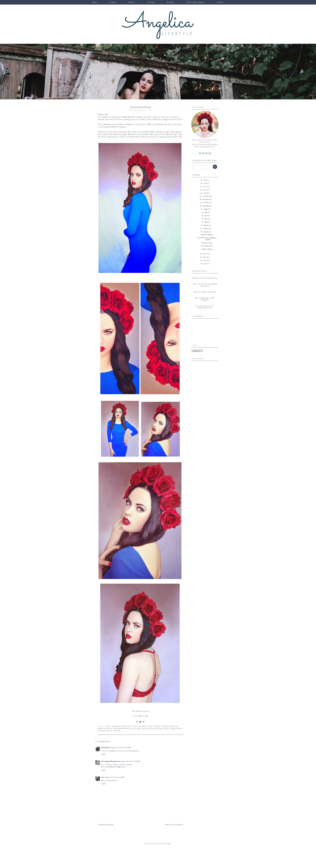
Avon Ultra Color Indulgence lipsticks (207, 239)
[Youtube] (209, 153)
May (206, 219)
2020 (205, 180)
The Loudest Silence (195, 2)
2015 (205, 193)
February (206, 228)
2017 (205, 187)
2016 (205, 190)
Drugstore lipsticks (207, 235)
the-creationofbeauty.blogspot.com (113, 767)
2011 (205, 264)
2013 (205, 257)
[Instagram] (203, 153)
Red (139, 728)
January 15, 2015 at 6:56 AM (121, 747)
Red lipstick (148, 728)
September (206, 206)
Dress (157, 726)
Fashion (113, 2)
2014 (205, 254)
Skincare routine (206, 243)
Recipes (170, 2)
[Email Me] (206, 153)
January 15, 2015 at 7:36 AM (130, 761)
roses (166, 728)
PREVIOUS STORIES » (174, 825)
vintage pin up (105, 731)
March (206, 225)
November (206, 199)
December (206, 196)
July (206, 212)
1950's (108, 726)
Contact (220, 2)
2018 (205, 183)
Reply (103, 754)
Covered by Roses (207, 246)
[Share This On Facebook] (137, 723)
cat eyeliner (139, 726)
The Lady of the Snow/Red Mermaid (205, 285)
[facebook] (200, 153)
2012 (205, 260)
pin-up (133, 728)
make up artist (105, 728)
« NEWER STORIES (105, 825)
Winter (117, 731)
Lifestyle (151, 2)
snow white (176, 728)
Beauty (132, 2)
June (206, 216)
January (206, 232)
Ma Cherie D (105, 747)
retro (159, 728)
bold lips (127, 726)
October (206, 202)
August (206, 209)
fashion (165, 726)
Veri (102, 777)
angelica (116, 726)
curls (150, 726)
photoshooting (121, 728)
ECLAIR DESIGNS (163, 844)
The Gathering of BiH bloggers (205, 299)
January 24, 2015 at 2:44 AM (114, 777)
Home (94, 2)
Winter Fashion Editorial (205, 292)
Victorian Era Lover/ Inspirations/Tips (205, 307)
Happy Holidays (207, 249)
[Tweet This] (140, 723)
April (206, 222)
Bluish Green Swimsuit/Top (205, 278)
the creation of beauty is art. (110, 761)
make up (174, 726)
